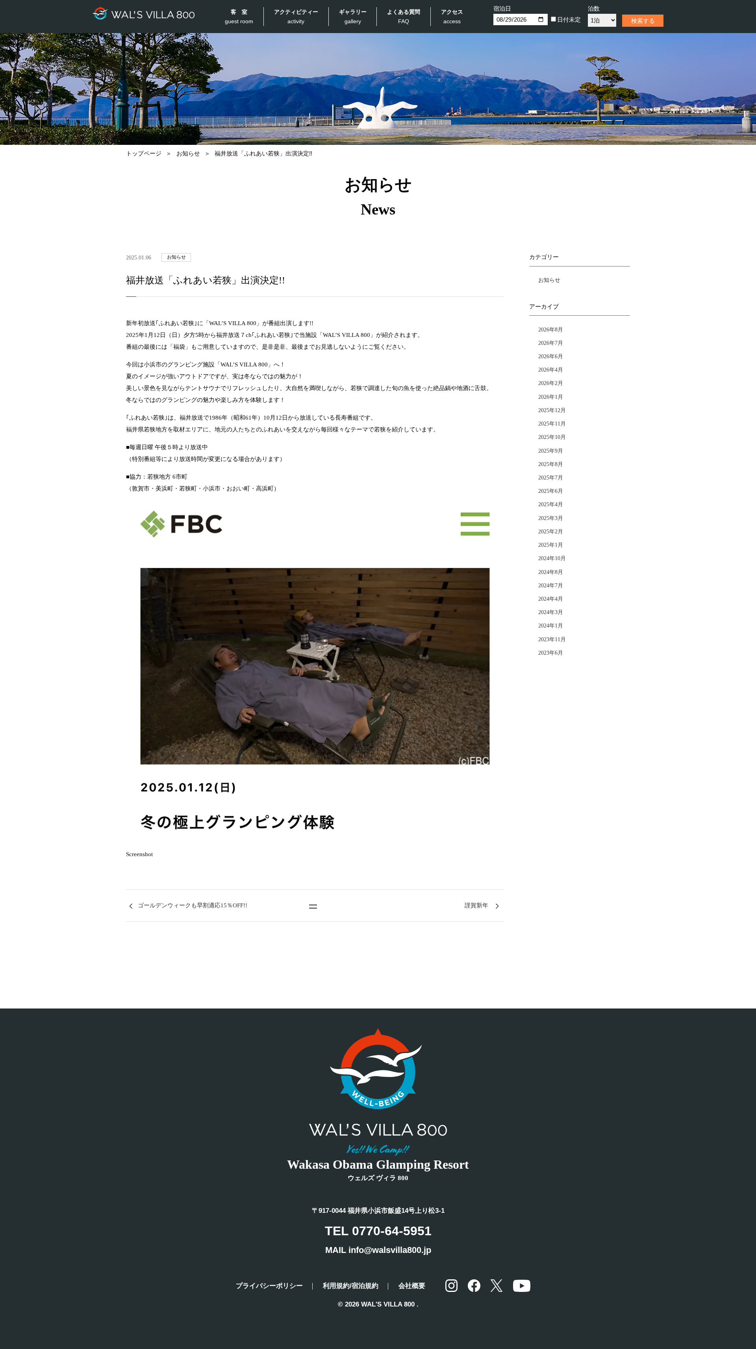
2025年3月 (550, 518)
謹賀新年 (476, 905)
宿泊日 (502, 8)
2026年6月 (550, 356)
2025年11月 (552, 423)
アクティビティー (296, 16)
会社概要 (411, 1286)
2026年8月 (550, 329)
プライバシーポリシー (269, 1286)
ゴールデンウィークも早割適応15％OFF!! (192, 905)
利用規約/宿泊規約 (350, 1286)
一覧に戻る (313, 906)
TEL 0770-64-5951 (378, 1231)
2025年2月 (550, 531)
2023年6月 (550, 653)
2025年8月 (550, 464)
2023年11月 (552, 639)
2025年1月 (550, 545)
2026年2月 (550, 383)
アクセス (452, 16)
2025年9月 (550, 451)
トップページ (143, 153)
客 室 (239, 16)
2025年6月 (550, 491)
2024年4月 (550, 599)
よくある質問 (403, 16)
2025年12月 (552, 410)
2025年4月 (550, 504)
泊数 (594, 8)
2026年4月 (550, 369)
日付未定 (569, 19)
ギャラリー (353, 16)
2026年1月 (550, 397)
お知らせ (188, 153)
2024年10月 (552, 558)
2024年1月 (550, 625)
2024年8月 (550, 572)
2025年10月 (552, 437)
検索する (643, 20)
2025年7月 (550, 477)
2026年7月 (550, 343)
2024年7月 (550, 585)
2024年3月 (550, 612)
